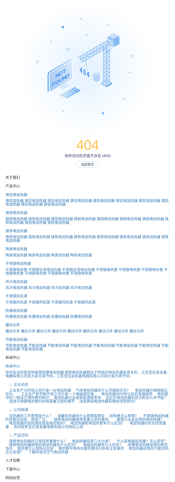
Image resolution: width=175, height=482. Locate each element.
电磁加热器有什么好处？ (101, 445)
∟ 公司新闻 (16, 410)
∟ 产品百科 (16, 435)
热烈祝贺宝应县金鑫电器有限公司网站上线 (46, 427)
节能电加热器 (16, 340)
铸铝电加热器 (16, 195)
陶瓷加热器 (60, 255)
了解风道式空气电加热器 (46, 452)
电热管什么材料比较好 (34, 448)
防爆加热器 (60, 317)
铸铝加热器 (14, 201)
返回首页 (87, 164)
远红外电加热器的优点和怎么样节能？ (135, 398)
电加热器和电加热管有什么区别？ (96, 423)
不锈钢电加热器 (18, 263)
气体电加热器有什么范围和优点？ (101, 390)
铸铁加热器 (151, 237)
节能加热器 (37, 345)
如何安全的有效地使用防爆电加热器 (34, 372)
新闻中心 (12, 366)
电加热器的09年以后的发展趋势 (125, 394)
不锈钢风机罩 (16, 296)
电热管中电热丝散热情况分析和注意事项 (89, 448)
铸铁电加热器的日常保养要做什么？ (36, 441)
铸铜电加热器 (16, 213)
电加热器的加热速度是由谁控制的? (35, 423)
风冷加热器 (60, 288)
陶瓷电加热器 (16, 249)
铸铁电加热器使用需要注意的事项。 (81, 419)
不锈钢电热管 (16, 270)
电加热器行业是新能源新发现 (75, 398)
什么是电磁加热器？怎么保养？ (140, 441)
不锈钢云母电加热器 (44, 270)
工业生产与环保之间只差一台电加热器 (38, 390)
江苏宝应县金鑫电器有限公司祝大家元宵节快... (94, 376)
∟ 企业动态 (16, 384)
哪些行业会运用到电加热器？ (138, 419)
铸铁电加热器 (16, 231)
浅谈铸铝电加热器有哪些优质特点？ (107, 401)
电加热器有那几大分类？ (90, 441)
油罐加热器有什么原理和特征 (79, 416)
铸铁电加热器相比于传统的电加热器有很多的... (102, 372)
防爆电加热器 (16, 311)
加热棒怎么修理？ (122, 416)
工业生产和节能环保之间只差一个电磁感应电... (57, 394)
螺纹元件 (12, 325)
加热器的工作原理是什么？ (29, 416)
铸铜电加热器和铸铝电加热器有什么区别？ (41, 445)
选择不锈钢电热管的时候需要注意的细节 (40, 401)
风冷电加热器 (16, 282)
